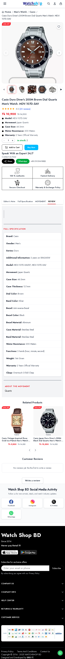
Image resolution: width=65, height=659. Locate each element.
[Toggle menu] (4, 3)
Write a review (32, 480)
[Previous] (29, 450)
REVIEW (51, 201)
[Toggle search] (48, 3)
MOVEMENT (40, 201)
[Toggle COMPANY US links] (62, 583)
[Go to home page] (32, 3)
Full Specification (25, 201)
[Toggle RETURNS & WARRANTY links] (62, 609)
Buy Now (31, 147)
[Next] (35, 450)
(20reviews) (25, 108)
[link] (23, 421)
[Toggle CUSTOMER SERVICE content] (62, 618)
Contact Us (45, 651)
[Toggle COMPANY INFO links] (62, 592)
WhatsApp (22, 161)
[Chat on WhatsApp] (60, 653)
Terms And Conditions (27, 651)
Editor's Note (9, 201)
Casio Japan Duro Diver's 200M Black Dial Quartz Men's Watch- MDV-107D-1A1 (22, 439)
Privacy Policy (7, 651)
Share (10, 161)
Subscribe (56, 568)
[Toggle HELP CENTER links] (62, 600)
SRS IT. (30, 657)
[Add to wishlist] (58, 26)
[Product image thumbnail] (11, 89)
